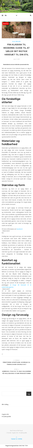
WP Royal (20, 430)
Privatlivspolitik (6, 416)
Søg (29, 394)
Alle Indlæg (16, 41)
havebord (19, 229)
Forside (9, 433)
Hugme (16, 6)
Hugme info (5, 414)
